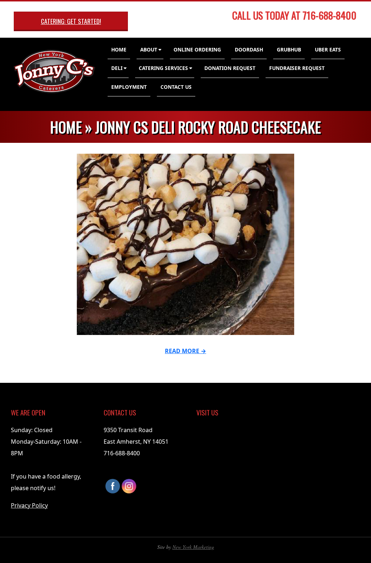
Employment (129, 86)
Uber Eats (328, 49)
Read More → (185, 351)
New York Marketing (193, 546)
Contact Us (176, 86)
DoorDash (249, 49)
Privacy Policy (29, 505)
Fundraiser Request (297, 68)
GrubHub (289, 49)
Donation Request (229, 68)
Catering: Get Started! (71, 21)
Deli (116, 68)
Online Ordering (197, 49)
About (148, 49)
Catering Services (163, 68)
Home (118, 49)
